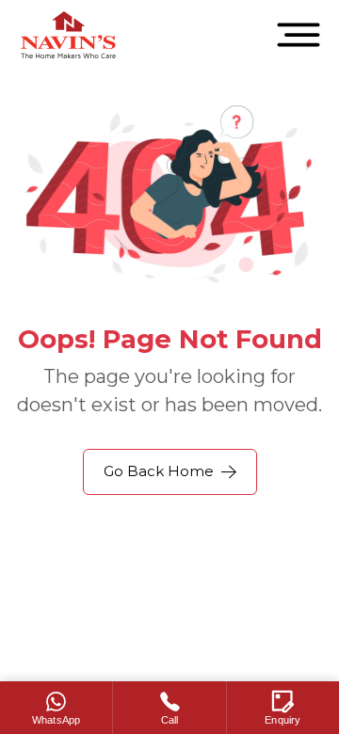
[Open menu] (298, 35)
